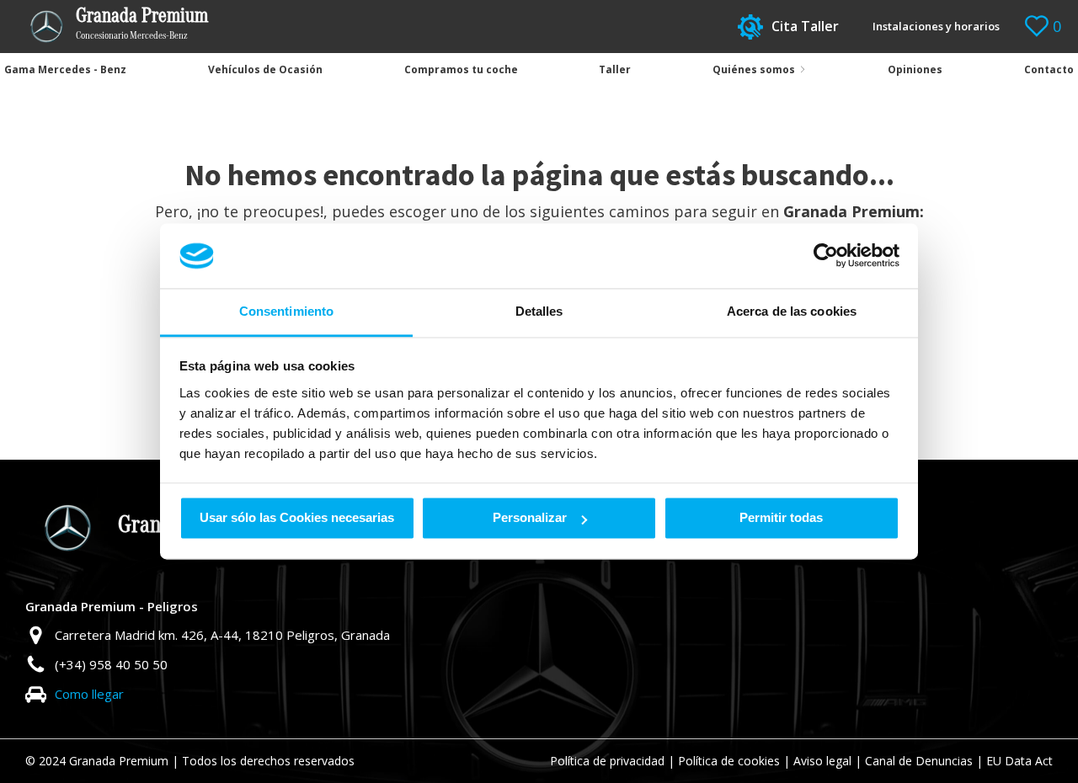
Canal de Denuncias (919, 761)
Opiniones (915, 69)
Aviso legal (822, 761)
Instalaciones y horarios (936, 26)
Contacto (1049, 69)
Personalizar (530, 518)
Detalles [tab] (539, 311)
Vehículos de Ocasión (265, 69)
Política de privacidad (607, 761)
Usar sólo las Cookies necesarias (297, 518)
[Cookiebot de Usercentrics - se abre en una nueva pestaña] (825, 256)
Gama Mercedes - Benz (65, 69)
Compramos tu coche (461, 69)
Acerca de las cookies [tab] (792, 311)
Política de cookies (729, 761)
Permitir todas (781, 518)
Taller (615, 69)
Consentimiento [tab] (286, 311)
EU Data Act (1019, 761)
